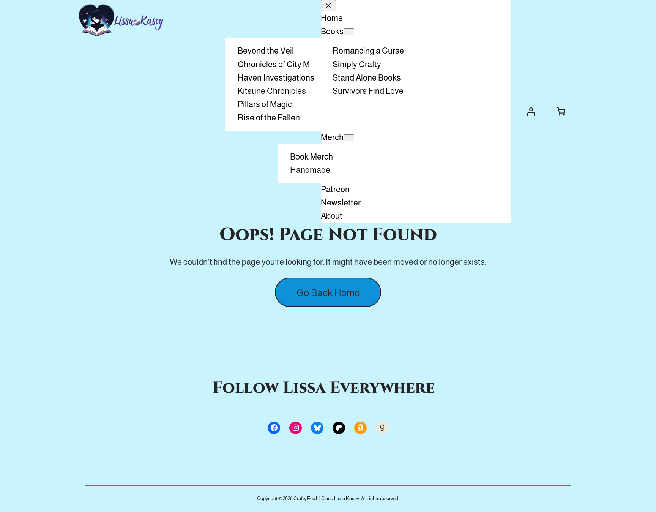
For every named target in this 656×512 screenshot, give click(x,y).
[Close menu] (328, 5)
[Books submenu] (349, 31)
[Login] (530, 111)
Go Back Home (328, 292)
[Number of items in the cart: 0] (560, 111)
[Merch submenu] (349, 137)
